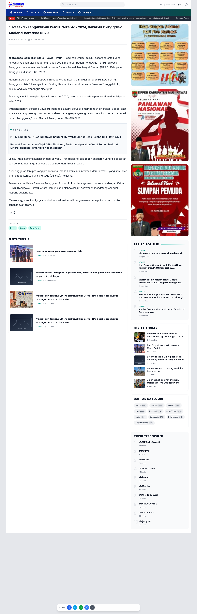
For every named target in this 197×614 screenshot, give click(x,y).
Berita (22, 228)
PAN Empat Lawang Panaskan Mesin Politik (54, 18)
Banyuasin (156, 417)
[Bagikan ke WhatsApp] (81, 607)
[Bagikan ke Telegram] (86, 607)
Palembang (175, 417)
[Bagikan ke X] (75, 607)
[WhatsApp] (186, 4)
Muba (140, 417)
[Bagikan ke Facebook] (69, 607)
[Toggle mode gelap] (179, 4)
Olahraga (86, 12)
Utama (156, 405)
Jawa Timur (53, 12)
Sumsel (32, 12)
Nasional (155, 411)
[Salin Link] (92, 607)
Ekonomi (70, 12)
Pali (140, 411)
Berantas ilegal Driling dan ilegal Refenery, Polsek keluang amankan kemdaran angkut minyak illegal (121, 18)
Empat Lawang (144, 423)
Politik (12, 228)
